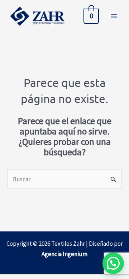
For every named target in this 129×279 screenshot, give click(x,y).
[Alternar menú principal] (114, 16)
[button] (113, 263)
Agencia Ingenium (64, 254)
